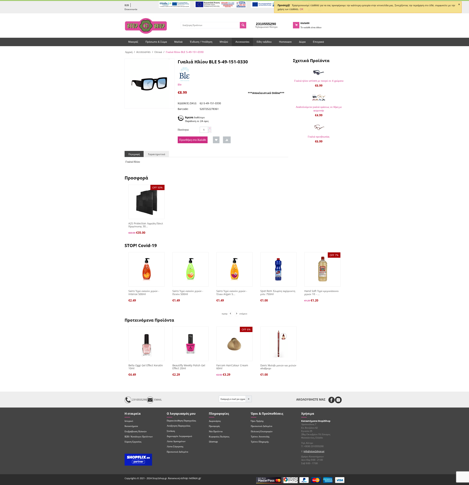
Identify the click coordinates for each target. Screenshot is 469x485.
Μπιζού (224, 41)
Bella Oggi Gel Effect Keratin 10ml (145, 367)
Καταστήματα (131, 426)
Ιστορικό (129, 421)
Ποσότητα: (183, 129)
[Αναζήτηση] (243, 25)
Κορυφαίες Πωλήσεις (219, 436)
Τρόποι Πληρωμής (260, 441)
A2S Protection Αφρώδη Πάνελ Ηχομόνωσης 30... (145, 225)
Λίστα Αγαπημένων (176, 441)
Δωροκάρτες (215, 421)
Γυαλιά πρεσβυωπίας (319, 136)
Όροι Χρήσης (257, 421)
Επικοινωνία (131, 9)
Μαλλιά (178, 41)
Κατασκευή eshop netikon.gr (184, 478)
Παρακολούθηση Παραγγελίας (181, 420)
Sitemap (213, 441)
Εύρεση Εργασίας (133, 441)
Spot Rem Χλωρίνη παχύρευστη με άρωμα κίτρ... (336, 293)
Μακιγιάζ (133, 41)
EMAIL (158, 399)
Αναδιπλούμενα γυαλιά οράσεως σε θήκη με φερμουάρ (319, 108)
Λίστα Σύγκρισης (175, 446)
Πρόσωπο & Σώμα (156, 41)
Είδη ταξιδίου (264, 41)
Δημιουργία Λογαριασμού (179, 436)
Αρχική (128, 52)
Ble (180, 84)
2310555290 (139, 399)
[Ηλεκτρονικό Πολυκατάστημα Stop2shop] (146, 25)
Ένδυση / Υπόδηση (201, 41)
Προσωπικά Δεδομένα (177, 451)
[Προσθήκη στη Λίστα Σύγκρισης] (227, 139)
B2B (127, 5)
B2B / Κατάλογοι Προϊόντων (139, 436)
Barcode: (183, 109)
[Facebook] (331, 400)
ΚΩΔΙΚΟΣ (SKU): (187, 103)
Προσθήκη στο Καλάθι (192, 140)
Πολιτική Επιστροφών (262, 431)
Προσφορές (214, 426)
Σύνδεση (171, 431)
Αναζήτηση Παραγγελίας (178, 425)
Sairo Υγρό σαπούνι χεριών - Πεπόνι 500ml (158, 293)
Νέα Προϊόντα (216, 431)
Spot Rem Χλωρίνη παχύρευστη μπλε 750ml (248, 293)
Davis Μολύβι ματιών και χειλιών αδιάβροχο (278, 367)
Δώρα (302, 41)
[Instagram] (338, 400)
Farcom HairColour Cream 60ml (232, 367)
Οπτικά (158, 52)
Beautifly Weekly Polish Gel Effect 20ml (188, 367)
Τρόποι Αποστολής (260, 436)
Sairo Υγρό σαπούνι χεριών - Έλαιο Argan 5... (202, 293)
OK (301, 9)
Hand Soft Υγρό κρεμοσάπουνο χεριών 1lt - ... (292, 293)
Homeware (285, 41)
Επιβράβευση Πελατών (136, 431)
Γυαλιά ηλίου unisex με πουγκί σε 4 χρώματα (318, 80)
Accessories (242, 41)
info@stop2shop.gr (314, 451)
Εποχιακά (318, 41)
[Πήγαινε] (249, 399)
